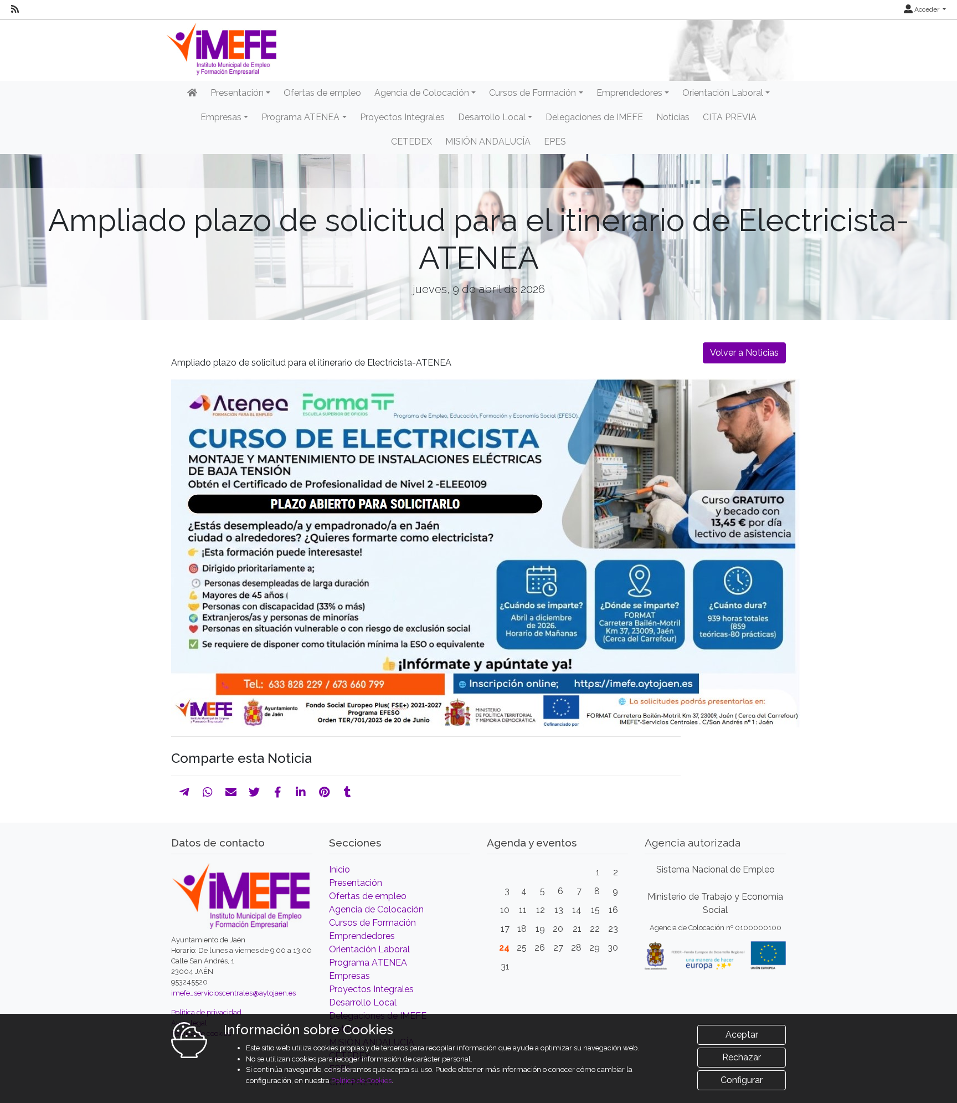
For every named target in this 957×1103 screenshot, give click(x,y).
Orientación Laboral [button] (722, 93)
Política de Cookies (361, 1080)
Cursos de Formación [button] (532, 93)
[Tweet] (254, 792)
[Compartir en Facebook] (277, 792)
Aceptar (742, 1034)
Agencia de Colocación (376, 909)
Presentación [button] (237, 93)
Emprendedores (362, 936)
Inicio (339, 869)
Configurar (742, 1080)
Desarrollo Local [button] (492, 117)
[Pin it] (324, 792)
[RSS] (15, 9)
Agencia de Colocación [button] (421, 93)
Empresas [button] (220, 117)
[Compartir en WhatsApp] (208, 792)
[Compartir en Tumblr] (347, 792)
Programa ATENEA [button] (300, 117)
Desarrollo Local (363, 1002)
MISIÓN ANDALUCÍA (488, 141)
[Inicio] (192, 93)
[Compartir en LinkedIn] (301, 792)
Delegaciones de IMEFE (594, 117)
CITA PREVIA (730, 117)
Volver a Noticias (744, 352)
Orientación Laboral (369, 949)
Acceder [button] (927, 9)
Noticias (673, 117)
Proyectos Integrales (402, 117)
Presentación (355, 883)
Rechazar (741, 1057)
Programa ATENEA (368, 962)
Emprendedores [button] (629, 93)
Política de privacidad (206, 1012)
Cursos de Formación (372, 922)
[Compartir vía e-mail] (230, 792)
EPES (555, 141)
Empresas (349, 976)
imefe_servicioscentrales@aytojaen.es (233, 993)
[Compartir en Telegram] (184, 792)
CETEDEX (411, 141)
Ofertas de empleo (322, 93)
